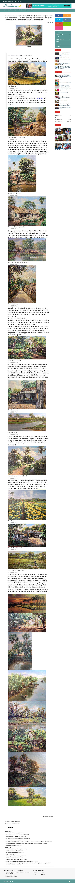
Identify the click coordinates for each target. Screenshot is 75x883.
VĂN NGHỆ (59, 23)
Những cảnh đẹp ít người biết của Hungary (13, 840)
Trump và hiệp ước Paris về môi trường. (64, 108)
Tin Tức (42, 872)
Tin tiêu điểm (58, 49)
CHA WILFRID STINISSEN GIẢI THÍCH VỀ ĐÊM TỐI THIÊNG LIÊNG (64, 54)
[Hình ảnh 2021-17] (67, 146)
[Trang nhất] (5, 10)
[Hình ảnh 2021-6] (59, 131)
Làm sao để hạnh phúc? (63, 92)
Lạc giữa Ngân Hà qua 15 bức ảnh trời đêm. (13, 836)
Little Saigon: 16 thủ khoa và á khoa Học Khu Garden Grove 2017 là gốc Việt (62, 97)
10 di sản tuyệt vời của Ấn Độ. (11, 845)
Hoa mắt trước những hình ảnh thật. (12, 852)
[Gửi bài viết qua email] (48, 22)
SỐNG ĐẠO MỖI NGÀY (60, 39)
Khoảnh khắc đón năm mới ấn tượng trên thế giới (14, 859)
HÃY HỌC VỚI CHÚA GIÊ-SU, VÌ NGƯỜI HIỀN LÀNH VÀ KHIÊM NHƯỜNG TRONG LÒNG (62, 67)
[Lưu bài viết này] (52, 22)
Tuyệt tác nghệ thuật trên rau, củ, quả (12, 850)
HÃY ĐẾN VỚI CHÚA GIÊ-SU (64, 57)
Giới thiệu (35, 872)
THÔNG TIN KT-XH (59, 34)
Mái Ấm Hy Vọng (59, 32)
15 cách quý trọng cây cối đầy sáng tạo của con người (15, 834)
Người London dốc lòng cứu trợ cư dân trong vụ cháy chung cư (64, 105)
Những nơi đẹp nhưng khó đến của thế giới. (13, 856)
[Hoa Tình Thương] (12, 5)
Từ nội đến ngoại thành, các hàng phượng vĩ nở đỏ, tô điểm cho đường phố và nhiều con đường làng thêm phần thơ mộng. (26, 863)
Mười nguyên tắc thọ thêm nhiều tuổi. (65, 90)
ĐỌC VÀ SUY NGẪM (59, 36)
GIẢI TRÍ (67, 23)
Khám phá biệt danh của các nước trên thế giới (13, 849)
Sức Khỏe (59, 27)
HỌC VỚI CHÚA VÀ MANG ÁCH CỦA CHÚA (64, 64)
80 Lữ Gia (40, 98)
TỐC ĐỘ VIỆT (10, 881)
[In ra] (50, 22)
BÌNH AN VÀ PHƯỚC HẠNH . (11, 864)
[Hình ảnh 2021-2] (59, 146)
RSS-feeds (43, 874)
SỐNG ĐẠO (67, 19)
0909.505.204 (18, 1)
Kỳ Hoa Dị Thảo (8, 854)
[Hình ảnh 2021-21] (67, 131)
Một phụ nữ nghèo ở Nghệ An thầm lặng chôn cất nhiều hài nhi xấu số (65, 76)
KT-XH (67, 15)
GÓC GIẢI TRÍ (58, 44)
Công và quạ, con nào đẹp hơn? (65, 82)
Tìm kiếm (35, 874)
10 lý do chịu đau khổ (63, 100)
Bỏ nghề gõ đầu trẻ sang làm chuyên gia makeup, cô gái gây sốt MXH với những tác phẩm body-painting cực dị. (24, 843)
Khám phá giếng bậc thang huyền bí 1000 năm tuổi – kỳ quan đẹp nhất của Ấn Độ (19, 861)
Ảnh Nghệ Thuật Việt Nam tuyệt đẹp (12, 857)
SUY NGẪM (59, 19)
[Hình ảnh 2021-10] (59, 138)
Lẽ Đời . (60, 79)
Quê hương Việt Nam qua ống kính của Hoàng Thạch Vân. (15, 838)
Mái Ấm (59, 15)
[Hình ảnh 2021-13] (67, 138)
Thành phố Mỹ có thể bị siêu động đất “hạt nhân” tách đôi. (64, 86)
